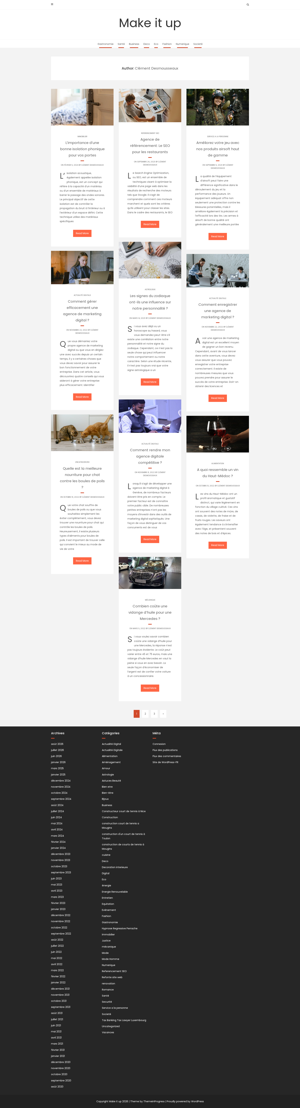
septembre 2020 (61, 1080)
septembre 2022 (61, 933)
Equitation (108, 904)
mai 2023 (56, 884)
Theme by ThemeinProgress (147, 1101)
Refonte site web (112, 977)
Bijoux (105, 799)
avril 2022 (56, 964)
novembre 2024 (60, 786)
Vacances (108, 1032)
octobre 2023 (59, 866)
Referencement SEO (150, 133)
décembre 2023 (60, 854)
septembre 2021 (60, 1007)
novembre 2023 (60, 860)
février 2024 (58, 842)
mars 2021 (57, 1043)
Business (134, 44)
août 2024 (57, 805)
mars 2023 (57, 897)
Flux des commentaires (167, 756)
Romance (108, 989)
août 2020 (57, 1086)
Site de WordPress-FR (165, 762)
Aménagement (111, 762)
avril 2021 (56, 1037)
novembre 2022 (60, 921)
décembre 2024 (61, 780)
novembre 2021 (60, 995)
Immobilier (82, 136)
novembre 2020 (60, 1068)
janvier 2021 (58, 1056)
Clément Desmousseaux (92, 165)
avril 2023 (56, 890)
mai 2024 (56, 823)
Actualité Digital (111, 744)
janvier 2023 (58, 909)
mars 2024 (57, 836)
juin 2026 (56, 756)
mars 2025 (57, 768)
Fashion (167, 44)
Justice (106, 940)
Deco (146, 44)
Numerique (182, 44)
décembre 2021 (60, 988)
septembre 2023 (61, 872)
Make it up (150, 22)
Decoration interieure (115, 867)
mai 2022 (56, 958)
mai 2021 (56, 1031)
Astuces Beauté (111, 780)
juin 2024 (56, 817)
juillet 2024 (57, 811)
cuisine (106, 855)
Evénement (109, 910)
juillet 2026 (57, 750)
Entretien (107, 898)
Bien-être (107, 793)
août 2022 (57, 939)
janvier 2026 (58, 762)
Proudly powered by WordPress (185, 1101)
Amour (106, 768)
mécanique (150, 600)
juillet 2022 (57, 946)
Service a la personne (217, 136)
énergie (106, 885)
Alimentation (217, 463)
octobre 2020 (59, 1074)
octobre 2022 (59, 927)
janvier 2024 (58, 848)
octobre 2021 (58, 1001)
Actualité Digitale (82, 295)
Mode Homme (110, 959)
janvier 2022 (58, 982)
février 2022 (58, 976)
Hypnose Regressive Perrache (120, 928)
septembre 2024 (61, 799)
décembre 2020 (60, 1062)
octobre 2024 (59, 793)
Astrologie (150, 289)
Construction (110, 817)
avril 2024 (57, 829)
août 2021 (56, 1013)
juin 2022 (56, 952)
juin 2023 (56, 878)
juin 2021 (56, 1025)
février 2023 (58, 903)
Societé (198, 44)
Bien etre (107, 786)
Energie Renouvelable (115, 891)
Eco (156, 44)
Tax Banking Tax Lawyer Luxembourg (124, 1020)
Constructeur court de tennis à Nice (124, 811)
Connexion (159, 744)
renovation (108, 983)
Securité (107, 1002)
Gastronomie (106, 44)
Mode (105, 953)
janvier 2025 (58, 774)
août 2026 (57, 744)
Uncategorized (82, 462)
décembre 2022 (60, 915)
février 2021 (58, 1050)
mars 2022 (57, 970)
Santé (121, 44)
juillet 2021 (57, 1019)
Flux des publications (165, 750)
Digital (105, 873)
